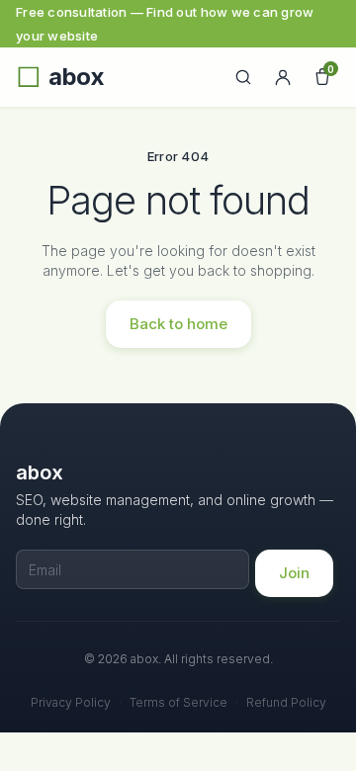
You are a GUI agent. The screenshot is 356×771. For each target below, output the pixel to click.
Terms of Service (178, 702)
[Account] (283, 77)
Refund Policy (286, 702)
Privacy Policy (71, 702)
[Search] (243, 77)
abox (76, 77)
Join (294, 572)
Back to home (178, 323)
